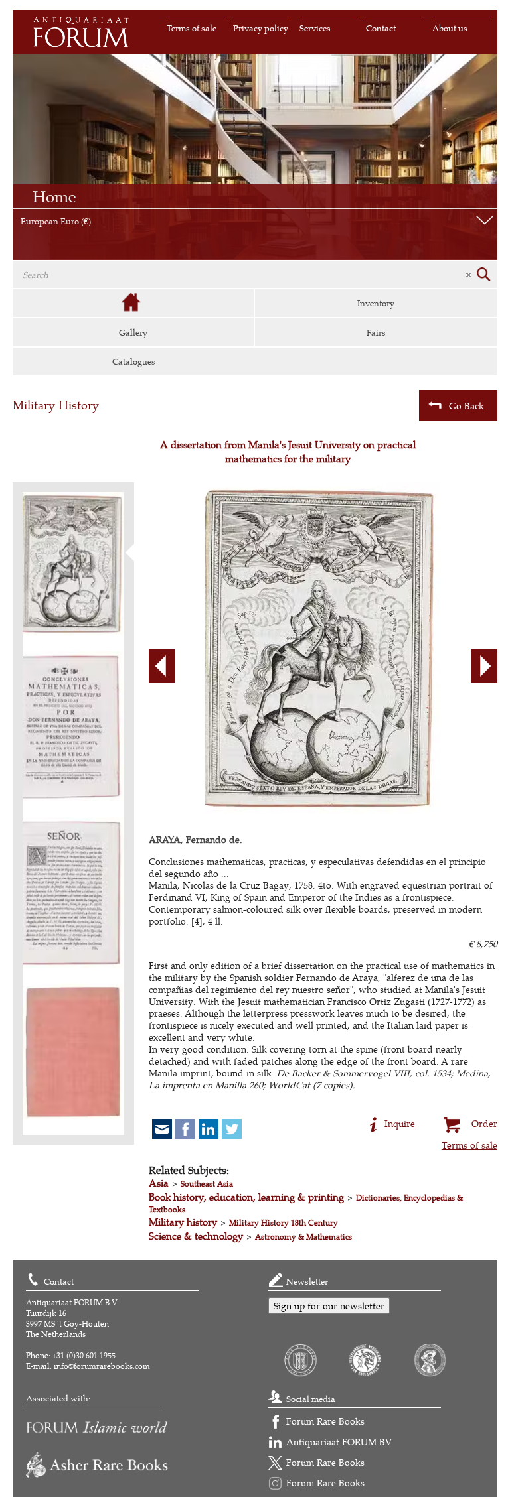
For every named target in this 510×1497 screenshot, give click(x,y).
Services (315, 28)
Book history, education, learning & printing (246, 1197)
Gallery (133, 332)
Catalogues (133, 361)
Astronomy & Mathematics (303, 1236)
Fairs (376, 332)
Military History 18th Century (283, 1222)
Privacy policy (260, 28)
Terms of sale (191, 28)
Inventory (375, 303)
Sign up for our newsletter (329, 1305)
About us (450, 28)
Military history (183, 1222)
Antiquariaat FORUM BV (339, 1441)
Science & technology (196, 1236)
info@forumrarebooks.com (102, 1366)
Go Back (466, 405)
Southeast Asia (207, 1183)
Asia (159, 1183)
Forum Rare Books (325, 1421)
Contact (381, 28)
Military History (56, 405)
